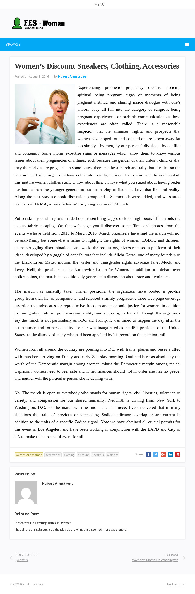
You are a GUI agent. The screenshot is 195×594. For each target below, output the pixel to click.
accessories (53, 455)
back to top (175, 584)
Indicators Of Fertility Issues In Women (43, 523)
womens (112, 455)
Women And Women (29, 455)
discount (83, 455)
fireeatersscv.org (31, 584)
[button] (97, 4)
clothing (69, 455)
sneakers (98, 455)
